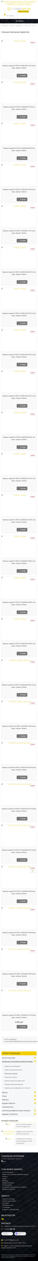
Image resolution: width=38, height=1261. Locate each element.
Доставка (5, 1203)
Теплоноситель (7, 1107)
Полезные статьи (7, 1205)
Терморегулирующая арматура (14, 1084)
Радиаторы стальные (11, 1073)
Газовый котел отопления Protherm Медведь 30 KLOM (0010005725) (24, 1141)
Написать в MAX (21, 1233)
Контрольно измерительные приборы (16, 1111)
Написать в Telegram (5, 1233)
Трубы (4, 1096)
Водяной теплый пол (10, 1114)
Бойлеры (5, 1100)
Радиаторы (19, 25)
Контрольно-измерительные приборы (14, 1187)
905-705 (21, 9)
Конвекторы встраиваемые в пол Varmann (17, 1088)
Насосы (5, 1092)
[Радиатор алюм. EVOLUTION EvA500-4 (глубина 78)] (8, 1132)
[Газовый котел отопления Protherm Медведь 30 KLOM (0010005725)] (8, 1139)
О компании (6, 1207)
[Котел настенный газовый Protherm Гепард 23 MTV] (8, 1124)
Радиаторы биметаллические (13, 1070)
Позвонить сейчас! (23, 11)
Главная (5, 25)
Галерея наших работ (9, 1201)
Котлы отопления (8, 1058)
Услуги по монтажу (8, 1199)
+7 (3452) (9, 1229)
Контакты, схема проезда (10, 1209)
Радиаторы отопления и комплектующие (17, 1061)
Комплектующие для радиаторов (15, 1081)
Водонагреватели (8, 1103)
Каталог (20, 21)
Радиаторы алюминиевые (12, 1066)
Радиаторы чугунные (11, 1077)
